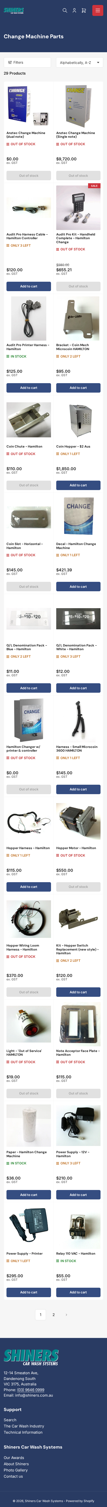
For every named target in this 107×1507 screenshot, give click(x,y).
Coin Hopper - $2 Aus (73, 446)
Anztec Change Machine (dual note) (25, 135)
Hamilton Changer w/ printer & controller (23, 749)
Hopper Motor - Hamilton (76, 848)
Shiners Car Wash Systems (44, 1501)
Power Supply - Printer (24, 1253)
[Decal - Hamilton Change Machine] (78, 517)
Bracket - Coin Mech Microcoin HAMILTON (72, 347)
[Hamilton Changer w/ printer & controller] (28, 720)
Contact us (13, 1476)
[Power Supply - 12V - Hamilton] (78, 1125)
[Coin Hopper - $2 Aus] (78, 420)
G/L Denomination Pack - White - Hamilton (76, 647)
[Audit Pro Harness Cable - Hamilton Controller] (28, 207)
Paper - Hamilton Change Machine (26, 1154)
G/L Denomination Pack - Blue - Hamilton (26, 647)
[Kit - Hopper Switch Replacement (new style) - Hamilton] (78, 919)
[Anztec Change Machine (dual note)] (28, 106)
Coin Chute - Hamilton (24, 446)
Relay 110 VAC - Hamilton (75, 1253)
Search (10, 1419)
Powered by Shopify (80, 1501)
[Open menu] (97, 10)
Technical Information (23, 1432)
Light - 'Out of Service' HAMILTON (24, 1053)
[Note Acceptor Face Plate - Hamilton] (78, 1024)
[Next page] (66, 1315)
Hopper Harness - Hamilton (28, 848)
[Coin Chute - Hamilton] (28, 420)
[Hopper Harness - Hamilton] (28, 821)
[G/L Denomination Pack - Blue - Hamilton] (28, 618)
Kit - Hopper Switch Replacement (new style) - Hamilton (77, 949)
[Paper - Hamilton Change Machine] (28, 1125)
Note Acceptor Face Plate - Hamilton (78, 1053)
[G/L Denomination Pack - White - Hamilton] (78, 618)
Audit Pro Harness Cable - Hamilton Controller (27, 236)
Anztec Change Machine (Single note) (75, 135)
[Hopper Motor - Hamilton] (78, 821)
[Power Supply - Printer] (28, 1227)
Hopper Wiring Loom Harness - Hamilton (22, 947)
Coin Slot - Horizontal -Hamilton (24, 546)
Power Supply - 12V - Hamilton (72, 1154)
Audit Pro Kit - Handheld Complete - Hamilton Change (75, 238)
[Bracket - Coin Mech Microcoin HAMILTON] (78, 318)
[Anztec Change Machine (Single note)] (78, 106)
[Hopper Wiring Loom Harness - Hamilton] (28, 919)
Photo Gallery (16, 1470)
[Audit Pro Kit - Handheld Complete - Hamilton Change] (78, 207)
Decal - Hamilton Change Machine (76, 546)
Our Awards (14, 1457)
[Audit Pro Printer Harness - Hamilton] (28, 318)
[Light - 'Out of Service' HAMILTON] (28, 1024)
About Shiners (16, 1463)
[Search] (64, 10)
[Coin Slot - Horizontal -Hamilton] (28, 517)
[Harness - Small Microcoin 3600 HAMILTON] (78, 720)
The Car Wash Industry (24, 1426)
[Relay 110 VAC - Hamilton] (78, 1227)
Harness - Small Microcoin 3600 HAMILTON (77, 749)
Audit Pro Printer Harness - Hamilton (27, 347)
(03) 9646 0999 (30, 1389)
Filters (18, 62)
